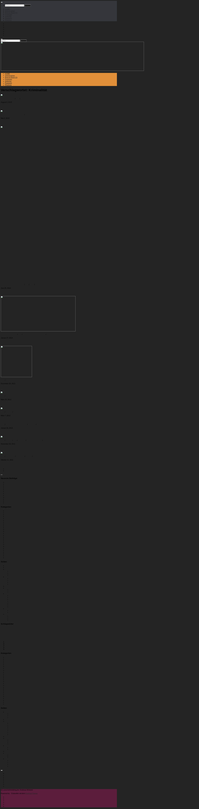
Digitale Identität (11, 518)
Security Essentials (5, 634)
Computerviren (14, 571)
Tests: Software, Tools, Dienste (34, 334)
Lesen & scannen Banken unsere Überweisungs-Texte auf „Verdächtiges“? (32, 499)
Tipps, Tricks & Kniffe (54, 334)
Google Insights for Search (19, 616)
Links (19, 631)
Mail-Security (14, 607)
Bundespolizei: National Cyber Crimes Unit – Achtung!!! (34, 448)
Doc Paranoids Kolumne (14, 520)
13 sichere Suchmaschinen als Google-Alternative (23, 645)
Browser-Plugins (15, 605)
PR (36, 284)
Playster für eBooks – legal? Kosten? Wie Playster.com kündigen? (29, 486)
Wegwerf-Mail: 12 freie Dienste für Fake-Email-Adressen (25, 482)
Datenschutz (10, 456)
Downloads (13, 584)
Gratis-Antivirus (94, 629)
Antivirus (8, 16)
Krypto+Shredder (15, 599)
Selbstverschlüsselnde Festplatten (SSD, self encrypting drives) (28, 501)
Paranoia (53, 631)
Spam (36, 634)
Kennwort (113, 629)
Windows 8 (19, 638)
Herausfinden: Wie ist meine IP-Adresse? (20, 493)
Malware (8, 440)
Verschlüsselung (27, 99)
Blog (26, 115)
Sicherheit (31, 424)
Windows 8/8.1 (10, 558)
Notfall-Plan (9, 586)
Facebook (70, 629)
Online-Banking (15, 582)
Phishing (8, 20)
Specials (9, 412)
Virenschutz (88, 634)
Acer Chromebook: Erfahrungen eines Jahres (21, 491)
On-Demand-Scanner (36, 631)
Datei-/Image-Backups (17, 579)
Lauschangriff (13, 631)
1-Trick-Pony (7, 629)
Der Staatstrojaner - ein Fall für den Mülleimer (21, 642)
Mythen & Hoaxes (11, 609)
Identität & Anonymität (9, 334)
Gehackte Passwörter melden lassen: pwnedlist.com (32, 342)
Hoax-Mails (13, 610)
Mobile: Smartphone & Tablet (16, 424)
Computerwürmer (15, 573)
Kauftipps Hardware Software (20, 618)
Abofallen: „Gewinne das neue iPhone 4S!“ (26, 432)
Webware (95, 634)
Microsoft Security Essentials (15, 781)
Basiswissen (9, 569)
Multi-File (12, 590)
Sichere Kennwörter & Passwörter (21, 580)
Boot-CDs (27, 629)
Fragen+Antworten (8, 99)
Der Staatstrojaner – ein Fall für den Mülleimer (28, 464)
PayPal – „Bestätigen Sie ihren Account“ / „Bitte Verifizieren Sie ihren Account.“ (48, 388)
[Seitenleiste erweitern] (1, 474)
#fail (2, 629)
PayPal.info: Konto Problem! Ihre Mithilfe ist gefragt (31, 420)
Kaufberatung (10, 528)
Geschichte (20, 456)
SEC (17, 99)
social (24, 634)
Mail (22, 631)
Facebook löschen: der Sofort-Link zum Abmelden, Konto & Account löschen (33, 484)
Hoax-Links (13, 612)
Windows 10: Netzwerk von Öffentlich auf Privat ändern (25, 488)
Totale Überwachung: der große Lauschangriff (22, 550)
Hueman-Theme (31, 793)
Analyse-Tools (14, 595)
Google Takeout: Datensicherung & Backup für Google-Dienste (28, 497)
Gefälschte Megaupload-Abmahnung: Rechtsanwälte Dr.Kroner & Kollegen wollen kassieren (55, 404)
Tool (41, 634)
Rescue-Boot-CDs (16, 603)
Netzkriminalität (10, 533)
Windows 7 (47, 440)
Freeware (8, 15)
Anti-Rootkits (14, 601)
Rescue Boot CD (11, 13)
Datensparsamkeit (51, 629)
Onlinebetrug (46, 631)
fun (85, 628)
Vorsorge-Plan (10, 577)
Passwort (8, 18)
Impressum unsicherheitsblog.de (17, 614)
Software (29, 634)
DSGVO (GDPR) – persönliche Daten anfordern (22, 567)
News (32, 284)
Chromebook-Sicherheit (13, 490)
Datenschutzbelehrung (13, 566)
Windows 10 (9, 554)
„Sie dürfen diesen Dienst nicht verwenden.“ (21, 503)
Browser (33, 629)
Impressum (9, 773)
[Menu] (1, 2)
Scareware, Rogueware (18, 575)
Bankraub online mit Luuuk (17, 292)
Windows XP (47, 637)
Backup (22, 629)
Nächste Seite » (11, 471)
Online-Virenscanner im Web (15, 588)
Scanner (110, 631)
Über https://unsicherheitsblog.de (21, 620)
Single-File (13, 592)
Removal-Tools (14, 597)
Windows (103, 634)
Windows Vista (31, 637)
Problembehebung (91, 631)
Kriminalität (5, 631)
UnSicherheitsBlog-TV (52, 634)
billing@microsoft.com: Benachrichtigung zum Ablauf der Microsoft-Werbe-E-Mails (50, 122)
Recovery (104, 631)
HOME (7, 9)
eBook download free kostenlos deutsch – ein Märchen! (25, 495)
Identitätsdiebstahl (105, 629)
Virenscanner (10, 11)
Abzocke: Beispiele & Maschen (12, 115)
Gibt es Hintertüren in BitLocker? (20, 106)
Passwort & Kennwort (13, 537)
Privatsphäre (76, 631)
